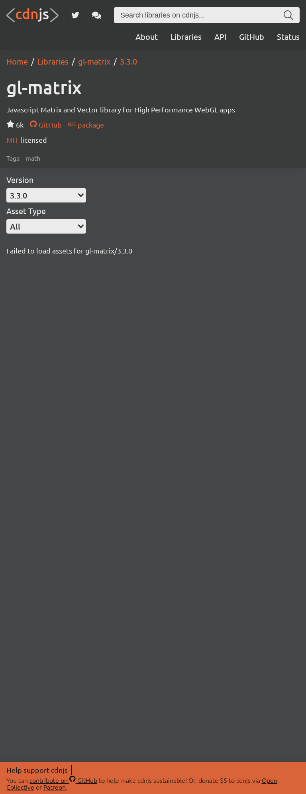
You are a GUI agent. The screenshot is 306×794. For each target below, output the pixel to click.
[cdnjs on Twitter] (75, 15)
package (90, 124)
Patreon (54, 786)
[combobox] (46, 195)
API (220, 36)
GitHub (251, 36)
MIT (13, 140)
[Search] (288, 15)
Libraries (186, 36)
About (146, 36)
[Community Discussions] (96, 15)
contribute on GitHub (63, 780)
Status (288, 36)
